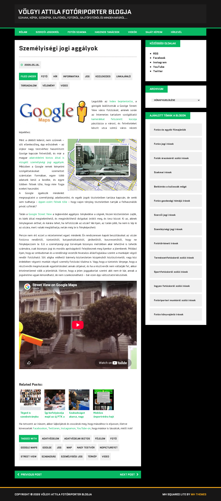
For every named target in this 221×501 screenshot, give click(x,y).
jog (87, 76)
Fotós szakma (77, 32)
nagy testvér (86, 447)
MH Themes (198, 494)
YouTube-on (84, 428)
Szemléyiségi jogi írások (168, 229)
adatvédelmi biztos (77, 438)
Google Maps (29, 447)
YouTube (158, 67)
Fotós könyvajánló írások (168, 314)
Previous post (31, 475)
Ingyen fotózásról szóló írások (172, 286)
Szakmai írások (163, 172)
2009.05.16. (32, 65)
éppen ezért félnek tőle (53, 202)
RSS (155, 54)
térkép (92, 456)
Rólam (23, 32)
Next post (127, 475)
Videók (132, 32)
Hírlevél (176, 32)
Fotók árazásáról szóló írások (171, 158)
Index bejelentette (121, 101)
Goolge (47, 447)
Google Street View (40, 214)
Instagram (160, 62)
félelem (100, 438)
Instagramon (68, 428)
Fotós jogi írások (164, 144)
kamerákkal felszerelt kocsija (114, 119)
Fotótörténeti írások (166, 243)
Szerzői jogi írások (165, 215)
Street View (28, 456)
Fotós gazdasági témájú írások (172, 200)
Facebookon (40, 428)
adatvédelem (50, 438)
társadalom (29, 85)
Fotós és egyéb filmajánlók (170, 129)
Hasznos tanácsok (107, 32)
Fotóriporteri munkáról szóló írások (175, 300)
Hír (55, 76)
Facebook (159, 58)
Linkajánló (123, 76)
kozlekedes (102, 76)
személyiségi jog (72, 456)
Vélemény (48, 85)
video (64, 85)
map (69, 447)
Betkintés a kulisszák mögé (170, 186)
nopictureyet (109, 447)
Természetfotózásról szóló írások (174, 257)
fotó (44, 76)
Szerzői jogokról (47, 32)
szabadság (49, 456)
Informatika (71, 76)
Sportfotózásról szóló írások (171, 272)
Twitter (158, 71)
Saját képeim (154, 32)
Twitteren (54, 428)
